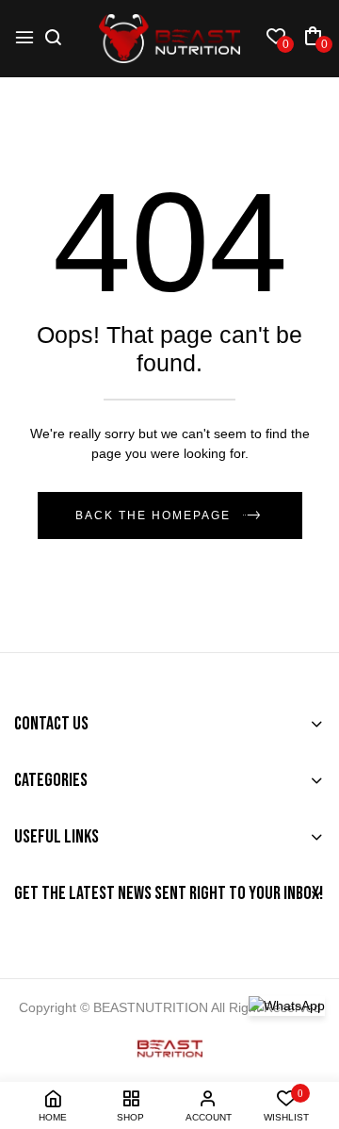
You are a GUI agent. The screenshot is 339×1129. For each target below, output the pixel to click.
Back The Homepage (153, 515)
